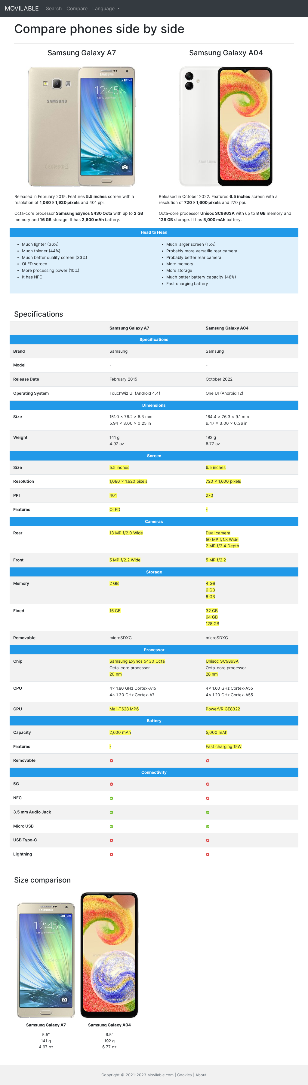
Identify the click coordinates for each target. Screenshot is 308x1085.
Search (54, 8)
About (201, 1075)
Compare (77, 8)
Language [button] (104, 8)
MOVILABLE (22, 8)
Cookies (184, 1075)
